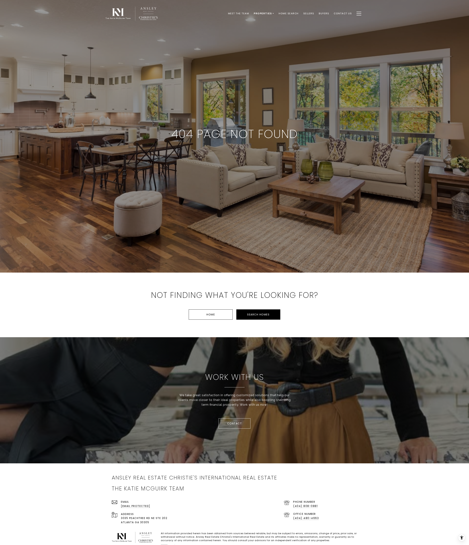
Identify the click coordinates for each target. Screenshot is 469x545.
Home (210, 314)
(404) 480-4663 (306, 518)
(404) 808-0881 (305, 506)
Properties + (264, 13)
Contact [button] (234, 423)
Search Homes (258, 314)
